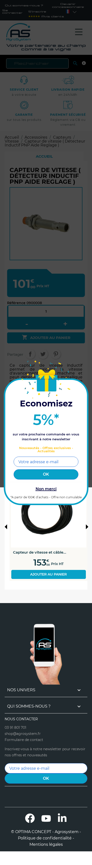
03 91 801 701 (15, 727)
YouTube (46, 818)
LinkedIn (62, 818)
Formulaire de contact (24, 740)
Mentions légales (46, 844)
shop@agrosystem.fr (23, 733)
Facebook (30, 818)
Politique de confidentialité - (46, 838)
